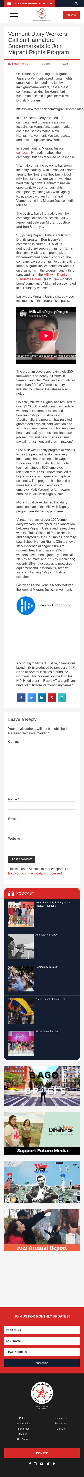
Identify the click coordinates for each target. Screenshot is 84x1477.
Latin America (23, 1423)
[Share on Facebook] (21, 700)
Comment (16, 741)
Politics (23, 1418)
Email (13, 819)
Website (14, 838)
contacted (23, 152)
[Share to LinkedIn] (42, 700)
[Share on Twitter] (32, 700)
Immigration (60, 1418)
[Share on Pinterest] (52, 700)
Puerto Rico (23, 1428)
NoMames (61, 1423)
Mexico (23, 1434)
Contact (61, 1428)
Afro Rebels (23, 1439)
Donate (71, 15)
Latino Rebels (20, 64)
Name (13, 799)
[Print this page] (62, 700)
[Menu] (13, 15)
